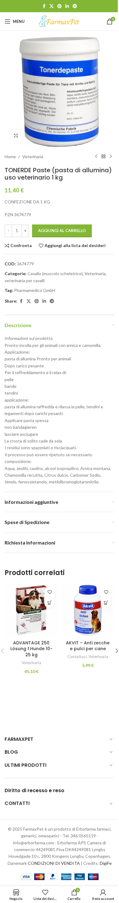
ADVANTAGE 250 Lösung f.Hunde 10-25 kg (31, 649)
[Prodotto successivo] (110, 156)
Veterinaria (32, 156)
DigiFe (106, 863)
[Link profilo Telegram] (75, 6)
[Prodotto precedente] (96, 156)
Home (10, 156)
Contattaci (77, 656)
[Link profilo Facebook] (44, 6)
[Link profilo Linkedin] (67, 6)
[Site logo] (59, 21)
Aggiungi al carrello (62, 230)
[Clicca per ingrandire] (16, 135)
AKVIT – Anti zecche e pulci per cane (88, 646)
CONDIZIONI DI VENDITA (54, 863)
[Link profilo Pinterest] (59, 6)
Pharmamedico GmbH (34, 290)
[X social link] (52, 6)
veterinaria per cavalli (25, 280)
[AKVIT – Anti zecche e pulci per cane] (87, 610)
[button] (49, 602)
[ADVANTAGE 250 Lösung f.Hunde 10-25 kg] (31, 610)
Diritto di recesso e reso (34, 790)
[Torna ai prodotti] (103, 156)
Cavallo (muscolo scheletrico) (55, 273)
